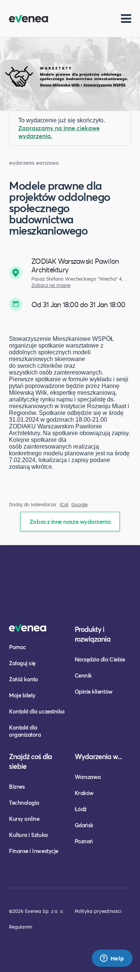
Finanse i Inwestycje (33, 851)
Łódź (81, 809)
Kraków (84, 793)
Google (79, 504)
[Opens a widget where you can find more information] (112, 959)
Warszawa (88, 776)
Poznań (84, 841)
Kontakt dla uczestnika (37, 711)
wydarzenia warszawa (33, 163)
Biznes (17, 786)
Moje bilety (22, 695)
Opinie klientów (94, 691)
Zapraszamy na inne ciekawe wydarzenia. (59, 132)
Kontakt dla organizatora (25, 731)
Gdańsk (84, 825)
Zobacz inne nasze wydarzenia (70, 521)
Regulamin (20, 926)
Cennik (83, 675)
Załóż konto (23, 679)
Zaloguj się (22, 663)
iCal (64, 504)
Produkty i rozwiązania (93, 634)
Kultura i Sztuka (28, 834)
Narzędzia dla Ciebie (100, 659)
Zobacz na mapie (51, 285)
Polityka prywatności (98, 911)
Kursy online (24, 818)
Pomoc (17, 647)
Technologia (24, 802)
